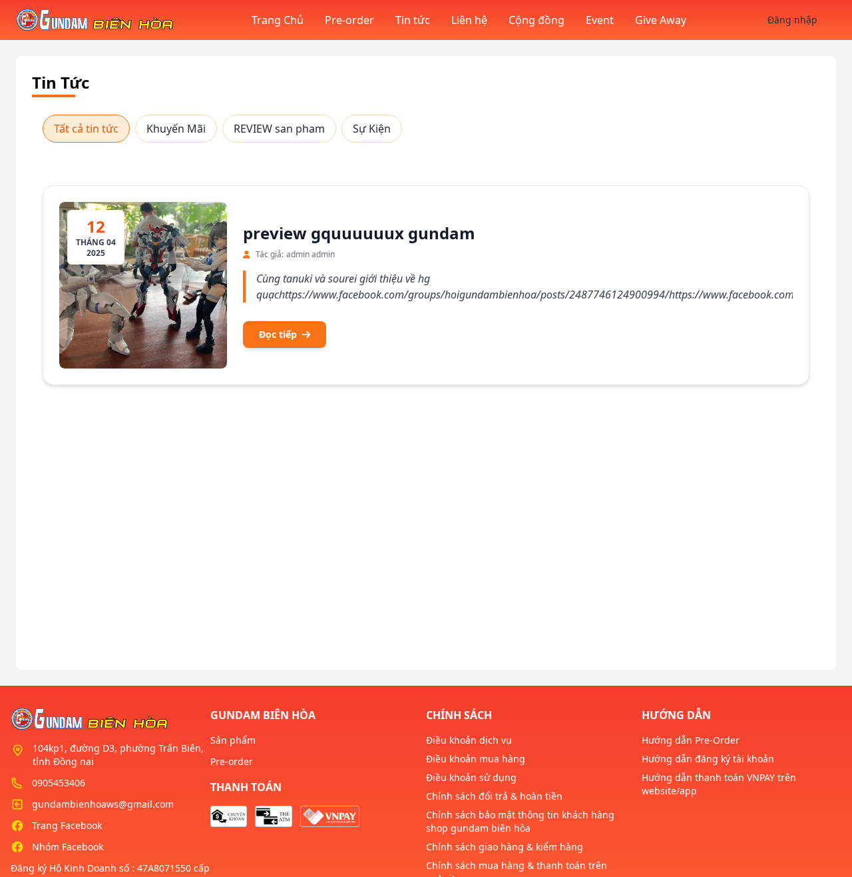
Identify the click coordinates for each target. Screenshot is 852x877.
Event (600, 20)
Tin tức (412, 20)
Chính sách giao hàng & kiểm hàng (504, 846)
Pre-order (349, 20)
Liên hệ (469, 20)
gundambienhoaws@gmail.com (103, 804)
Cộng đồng (536, 20)
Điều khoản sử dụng (471, 777)
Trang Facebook (67, 825)
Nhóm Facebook (67, 846)
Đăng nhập (792, 19)
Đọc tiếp (278, 334)
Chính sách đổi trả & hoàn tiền (494, 796)
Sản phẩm (233, 740)
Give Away (660, 20)
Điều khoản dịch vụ (469, 740)
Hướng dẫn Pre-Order (691, 740)
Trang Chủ (278, 20)
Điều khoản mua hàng (475, 758)
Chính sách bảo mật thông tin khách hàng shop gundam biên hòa (520, 821)
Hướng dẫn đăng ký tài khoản (708, 758)
